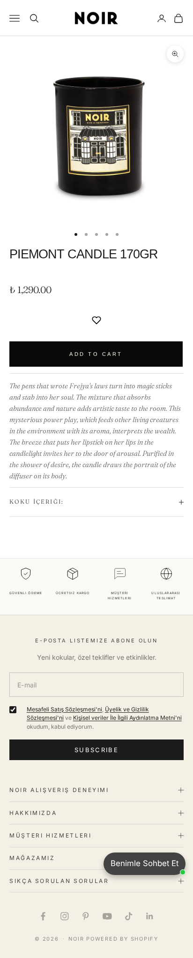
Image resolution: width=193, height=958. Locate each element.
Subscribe (96, 750)
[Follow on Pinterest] (86, 916)
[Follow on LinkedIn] (150, 916)
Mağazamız (32, 857)
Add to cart (96, 354)
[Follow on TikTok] (129, 916)
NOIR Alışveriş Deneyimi (59, 789)
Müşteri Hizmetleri (50, 835)
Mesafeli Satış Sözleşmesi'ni (64, 709)
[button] (96, 320)
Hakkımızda (33, 812)
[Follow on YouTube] (107, 916)
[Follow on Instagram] (64, 916)
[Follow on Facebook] (43, 916)
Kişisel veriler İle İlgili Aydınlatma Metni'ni (127, 717)
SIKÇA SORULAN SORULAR (59, 880)
